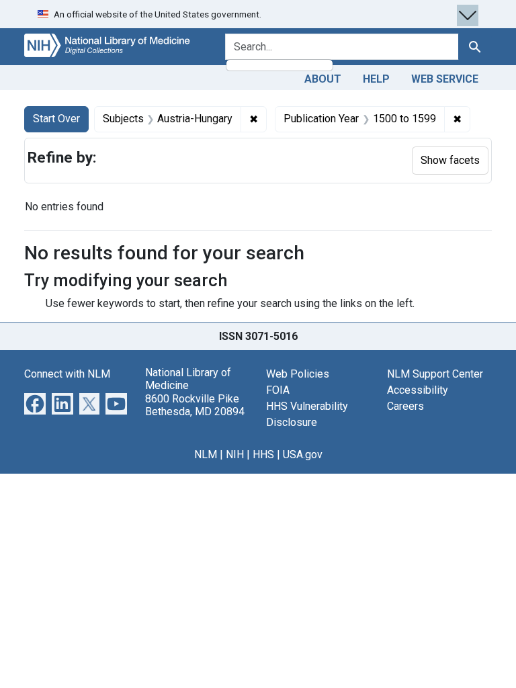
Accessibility (417, 390)
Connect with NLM (67, 374)
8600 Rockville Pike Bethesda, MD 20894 (195, 405)
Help (376, 79)
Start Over (56, 118)
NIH (235, 454)
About (322, 79)
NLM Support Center (435, 374)
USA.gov (302, 454)
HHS (263, 454)
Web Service (444, 79)
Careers (405, 406)
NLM (205, 454)
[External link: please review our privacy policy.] (35, 402)
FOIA (278, 390)
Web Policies (297, 374)
